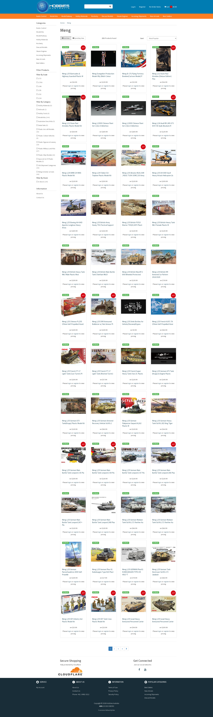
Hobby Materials (82, 16)
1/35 (39, 90)
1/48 (40, 86)
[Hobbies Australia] (54, 7)
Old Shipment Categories (46, 166)
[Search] (110, 6)
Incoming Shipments (139, 16)
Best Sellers (167, 16)
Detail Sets (43, 125)
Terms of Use (112, 687)
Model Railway (67, 16)
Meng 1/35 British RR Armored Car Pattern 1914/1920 (160, 274)
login (69, 86)
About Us (39, 193)
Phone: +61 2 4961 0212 (80, 694)
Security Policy (113, 694)
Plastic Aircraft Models (45, 130)
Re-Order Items (155, 7)
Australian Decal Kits (46, 121)
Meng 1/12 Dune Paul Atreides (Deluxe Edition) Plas (161, 76)
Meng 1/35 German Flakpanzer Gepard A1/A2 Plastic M (131, 423)
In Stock (43, 182)
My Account (40, 687)
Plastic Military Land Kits (45, 149)
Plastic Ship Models (46, 155)
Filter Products (42, 70)
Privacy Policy (113, 691)
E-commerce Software (104, 710)
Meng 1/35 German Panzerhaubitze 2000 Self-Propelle (72, 572)
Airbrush (42, 109)
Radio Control (41, 16)
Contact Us (40, 197)
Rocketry (94, 16)
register (76, 86)
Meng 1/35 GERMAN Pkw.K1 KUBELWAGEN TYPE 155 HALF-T (132, 572)
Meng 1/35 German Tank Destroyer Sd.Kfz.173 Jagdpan (161, 572)
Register (142, 7)
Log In (133, 7)
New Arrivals (154, 16)
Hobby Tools (43, 113)
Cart (171, 7)
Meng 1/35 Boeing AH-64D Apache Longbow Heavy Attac (72, 225)
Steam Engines (122, 16)
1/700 (40, 82)
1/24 (39, 98)
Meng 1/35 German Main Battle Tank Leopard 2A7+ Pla (72, 522)
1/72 (39, 78)
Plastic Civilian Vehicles (45, 137)
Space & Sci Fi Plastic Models (44, 160)
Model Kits (54, 16)
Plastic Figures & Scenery (46, 143)
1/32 (39, 94)
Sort (142, 38)
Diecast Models (107, 16)
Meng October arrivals (45, 173)
